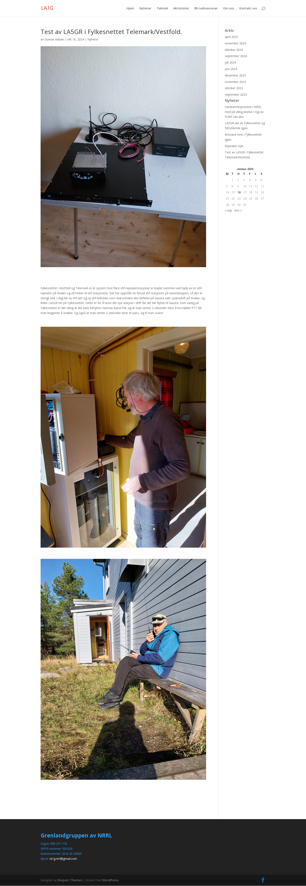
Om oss (228, 8)
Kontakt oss (248, 8)
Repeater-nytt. (234, 146)
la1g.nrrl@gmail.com (63, 859)
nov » (238, 210)
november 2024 (235, 43)
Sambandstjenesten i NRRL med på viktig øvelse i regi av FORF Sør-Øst (244, 112)
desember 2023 (235, 75)
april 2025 (231, 37)
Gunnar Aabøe (54, 39)
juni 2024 (231, 69)
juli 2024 (230, 62)
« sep (228, 210)
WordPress (110, 880)
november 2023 (235, 82)
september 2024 (236, 56)
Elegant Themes (69, 880)
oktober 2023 (234, 88)
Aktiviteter (181, 8)
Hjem (130, 8)
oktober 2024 (234, 50)
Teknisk (162, 8)
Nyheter (145, 8)
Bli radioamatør (206, 8)
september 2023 (236, 94)
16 (239, 192)
